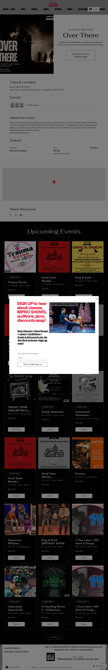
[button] (96, 299)
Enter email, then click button (28, 353)
